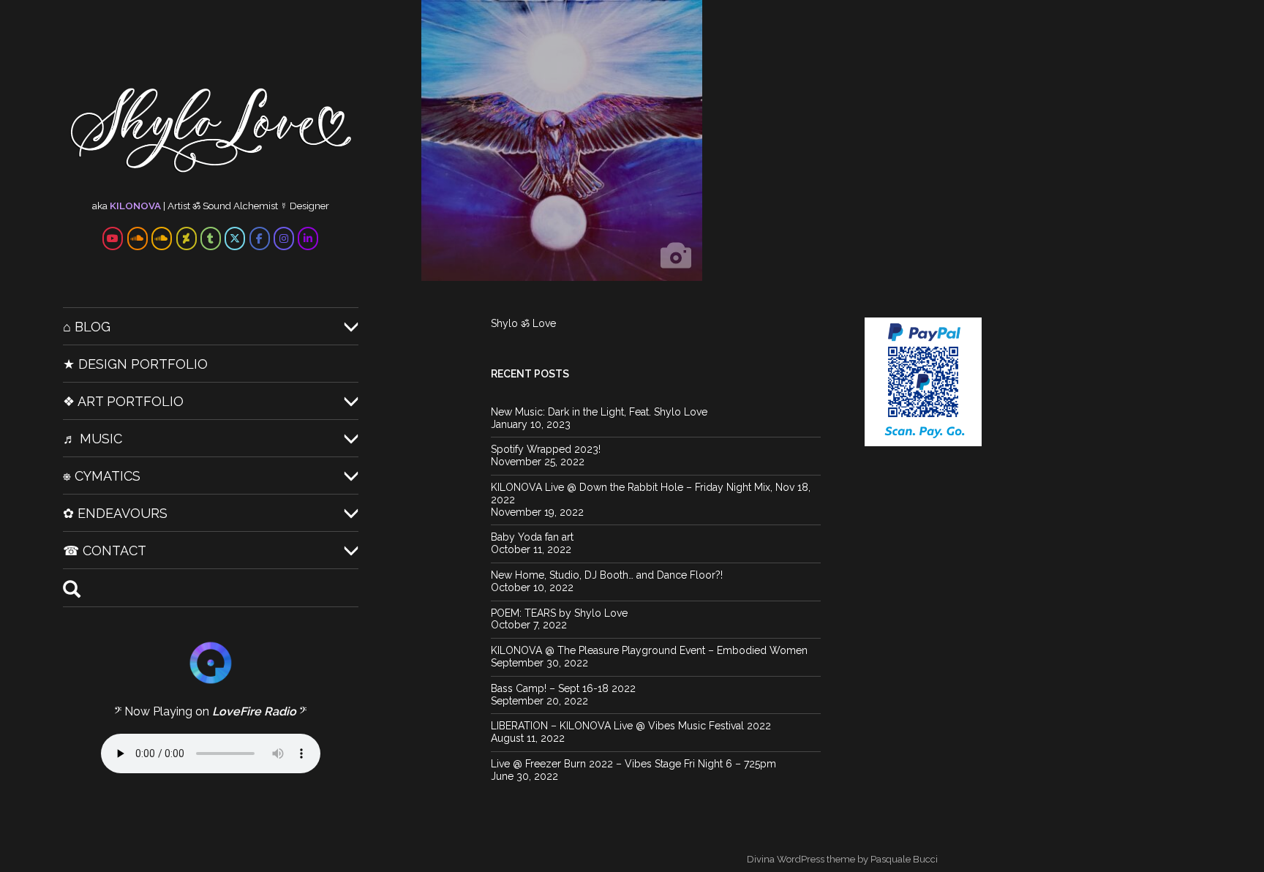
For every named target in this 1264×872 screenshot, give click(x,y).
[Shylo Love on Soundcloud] (137, 238)
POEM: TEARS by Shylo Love (559, 613)
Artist (179, 205)
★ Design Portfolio (135, 364)
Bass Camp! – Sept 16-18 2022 (563, 688)
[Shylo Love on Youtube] (112, 238)
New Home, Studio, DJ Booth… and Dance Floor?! (607, 575)
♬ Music (92, 438)
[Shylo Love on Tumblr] (210, 238)
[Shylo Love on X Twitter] (235, 238)
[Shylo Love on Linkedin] (308, 238)
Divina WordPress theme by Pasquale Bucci (842, 859)
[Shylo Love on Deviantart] (186, 238)
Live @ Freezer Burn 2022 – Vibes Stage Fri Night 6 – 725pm (633, 764)
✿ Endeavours (115, 513)
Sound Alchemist (240, 205)
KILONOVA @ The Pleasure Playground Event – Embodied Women (649, 650)
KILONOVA (135, 205)
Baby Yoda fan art (532, 537)
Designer (309, 205)
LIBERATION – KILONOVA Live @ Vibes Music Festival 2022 (631, 726)
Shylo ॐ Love (523, 323)
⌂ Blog (86, 326)
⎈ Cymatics (101, 476)
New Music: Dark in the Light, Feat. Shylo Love (599, 412)
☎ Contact (104, 550)
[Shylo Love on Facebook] (259, 238)
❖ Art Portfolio (123, 401)
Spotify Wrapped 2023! (546, 449)
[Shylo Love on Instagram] (284, 238)
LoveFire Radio (254, 711)
